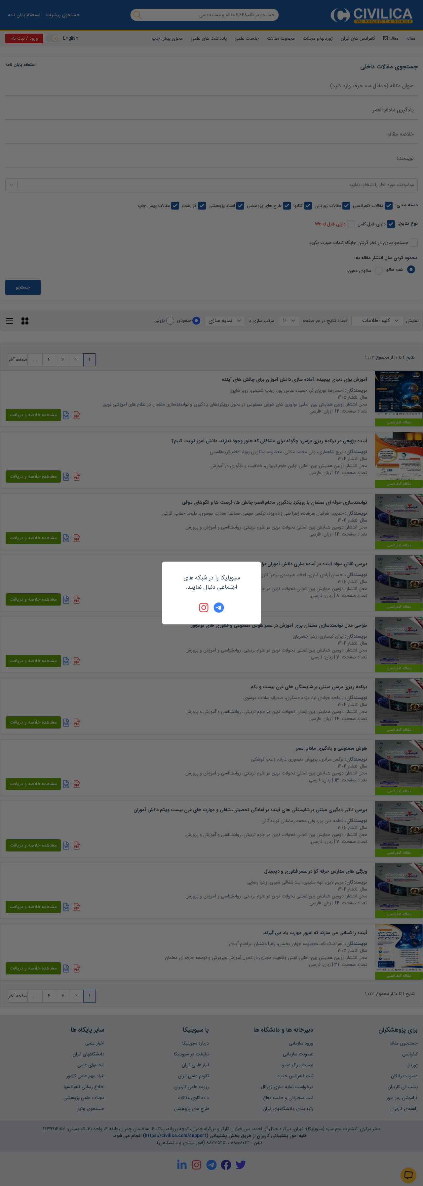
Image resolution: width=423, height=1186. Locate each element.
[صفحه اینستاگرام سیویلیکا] (204, 607)
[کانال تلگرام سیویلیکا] (218, 607)
